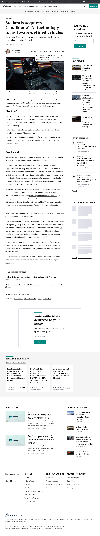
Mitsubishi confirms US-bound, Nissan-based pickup (88, 122)
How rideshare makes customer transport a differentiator (86, 179)
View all (74, 191)
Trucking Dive (62, 1)
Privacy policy (10, 529)
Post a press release (85, 258)
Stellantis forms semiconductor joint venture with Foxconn (30, 277)
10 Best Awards (52, 6)
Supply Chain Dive (51, 1)
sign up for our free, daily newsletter (40, 106)
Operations (45, 11)
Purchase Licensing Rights (34, 491)
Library (31, 6)
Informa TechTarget (39, 519)
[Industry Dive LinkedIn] (7, 481)
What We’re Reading (32, 498)
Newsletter (28, 488)
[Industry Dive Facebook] (11, 481)
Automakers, (19, 299)
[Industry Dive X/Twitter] (15, 481)
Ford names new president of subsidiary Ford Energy (83, 415)
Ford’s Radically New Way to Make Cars (40, 416)
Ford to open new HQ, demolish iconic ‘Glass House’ (41, 440)
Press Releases (41, 6)
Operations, (29, 299)
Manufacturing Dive (29, 1)
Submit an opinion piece (54, 484)
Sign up (94, 6)
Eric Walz (9, 279)
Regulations (54, 11)
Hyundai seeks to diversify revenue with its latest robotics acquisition (84, 440)
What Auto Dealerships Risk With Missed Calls (86, 146)
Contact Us (28, 484)
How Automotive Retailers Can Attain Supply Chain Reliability (85, 161)
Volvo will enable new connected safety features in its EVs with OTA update (88, 83)
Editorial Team (29, 481)
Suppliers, (38, 299)
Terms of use (20, 529)
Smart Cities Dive (40, 1)
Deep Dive (17, 6)
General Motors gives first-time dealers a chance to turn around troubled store (88, 104)
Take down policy (32, 529)
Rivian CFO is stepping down (88, 67)
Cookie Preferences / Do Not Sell (50, 529)
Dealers (37, 11)
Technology (64, 11)
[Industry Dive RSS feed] (19, 481)
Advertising (49, 478)
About (27, 478)
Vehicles (72, 11)
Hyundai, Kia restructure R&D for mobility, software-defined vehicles (34, 285)
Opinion (25, 6)
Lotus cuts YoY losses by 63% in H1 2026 (85, 453)
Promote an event (52, 488)
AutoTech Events (30, 501)
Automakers (29, 11)
